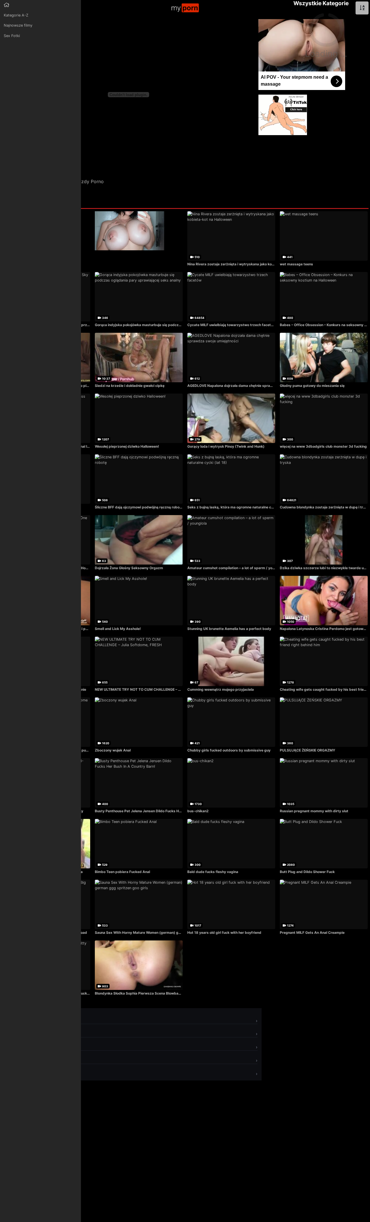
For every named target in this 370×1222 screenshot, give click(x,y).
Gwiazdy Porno (87, 181)
